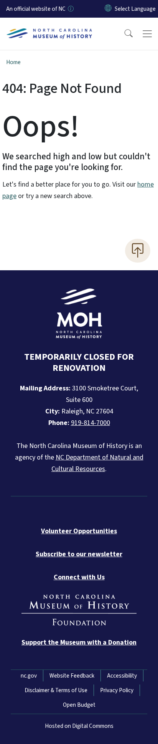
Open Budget (79, 705)
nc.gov (29, 675)
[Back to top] (137, 251)
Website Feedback (71, 675)
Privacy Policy (116, 690)
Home (13, 62)
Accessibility (122, 675)
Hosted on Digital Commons (79, 726)
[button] (123, 34)
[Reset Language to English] (108, 9)
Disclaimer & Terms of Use (56, 690)
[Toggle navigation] (147, 34)
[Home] (49, 26)
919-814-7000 (90, 423)
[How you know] (70, 9)
